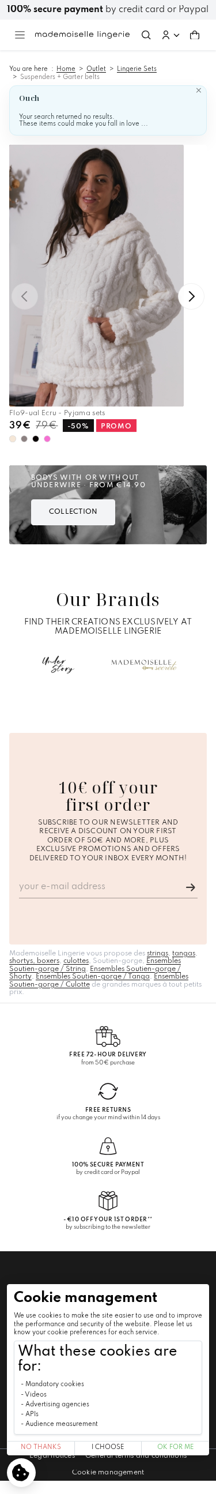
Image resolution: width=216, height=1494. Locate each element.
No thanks (41, 1447)
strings (157, 953)
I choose (108, 1447)
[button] (170, 35)
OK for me (175, 1447)
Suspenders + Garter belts (60, 77)
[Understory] (58, 665)
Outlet (96, 69)
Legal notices (52, 1455)
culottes (76, 961)
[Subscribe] (191, 887)
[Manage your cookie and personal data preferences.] (21, 1472)
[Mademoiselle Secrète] (144, 665)
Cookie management (108, 1472)
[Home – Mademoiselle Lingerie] (82, 35)
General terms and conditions (136, 1455)
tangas (183, 953)
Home (65, 69)
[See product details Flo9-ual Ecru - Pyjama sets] (96, 276)
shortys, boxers (34, 961)
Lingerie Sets (137, 69)
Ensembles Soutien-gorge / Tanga (93, 976)
